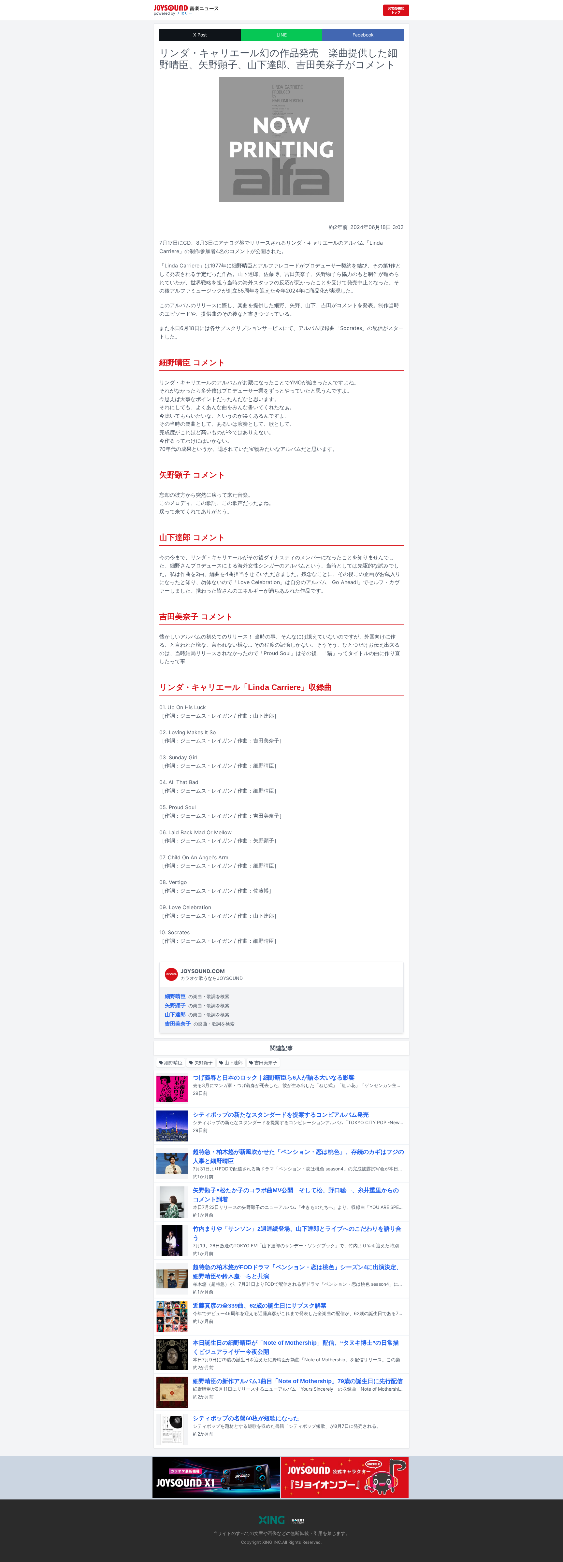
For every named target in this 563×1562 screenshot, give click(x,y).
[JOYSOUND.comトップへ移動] (396, 10)
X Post (200, 34)
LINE (282, 34)
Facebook (363, 34)
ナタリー (184, 13)
